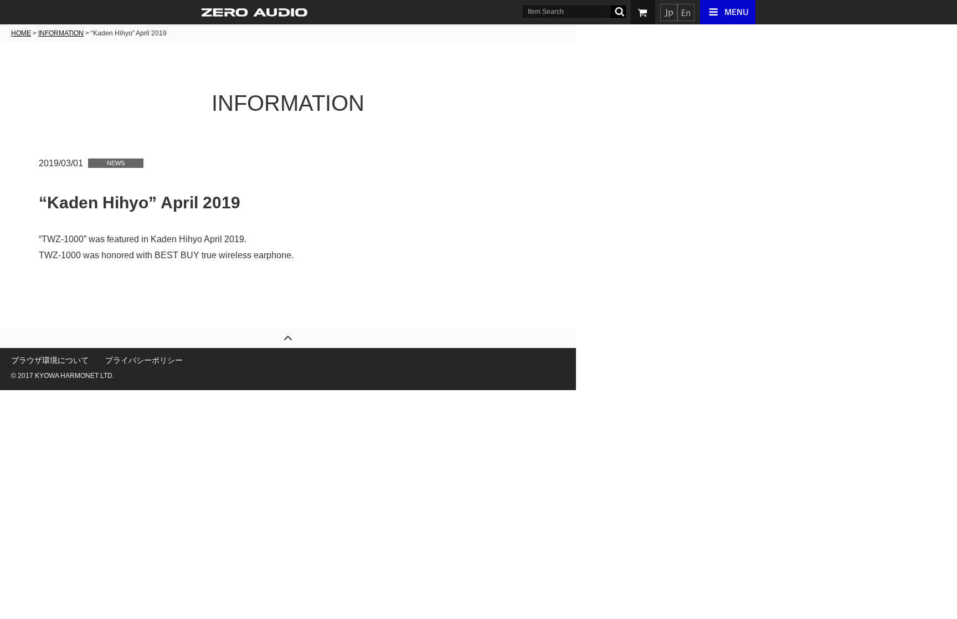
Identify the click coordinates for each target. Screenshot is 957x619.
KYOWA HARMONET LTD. (74, 376)
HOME (21, 33)
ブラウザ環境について (50, 360)
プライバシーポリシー (144, 360)
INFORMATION (61, 33)
